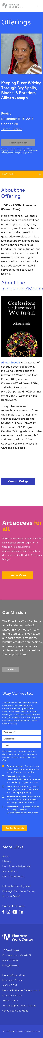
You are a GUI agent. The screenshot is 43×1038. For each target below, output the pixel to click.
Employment (23, 886)
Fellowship (8, 886)
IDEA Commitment (13, 876)
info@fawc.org (10, 965)
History (6, 861)
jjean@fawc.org (13, 153)
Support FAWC (11, 896)
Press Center (27, 891)
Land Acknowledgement (16, 866)
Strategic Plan (10, 891)
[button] (17, 575)
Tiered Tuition (11, 129)
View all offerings (18, 481)
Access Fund (9, 871)
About (6, 856)
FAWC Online (8, 174)
